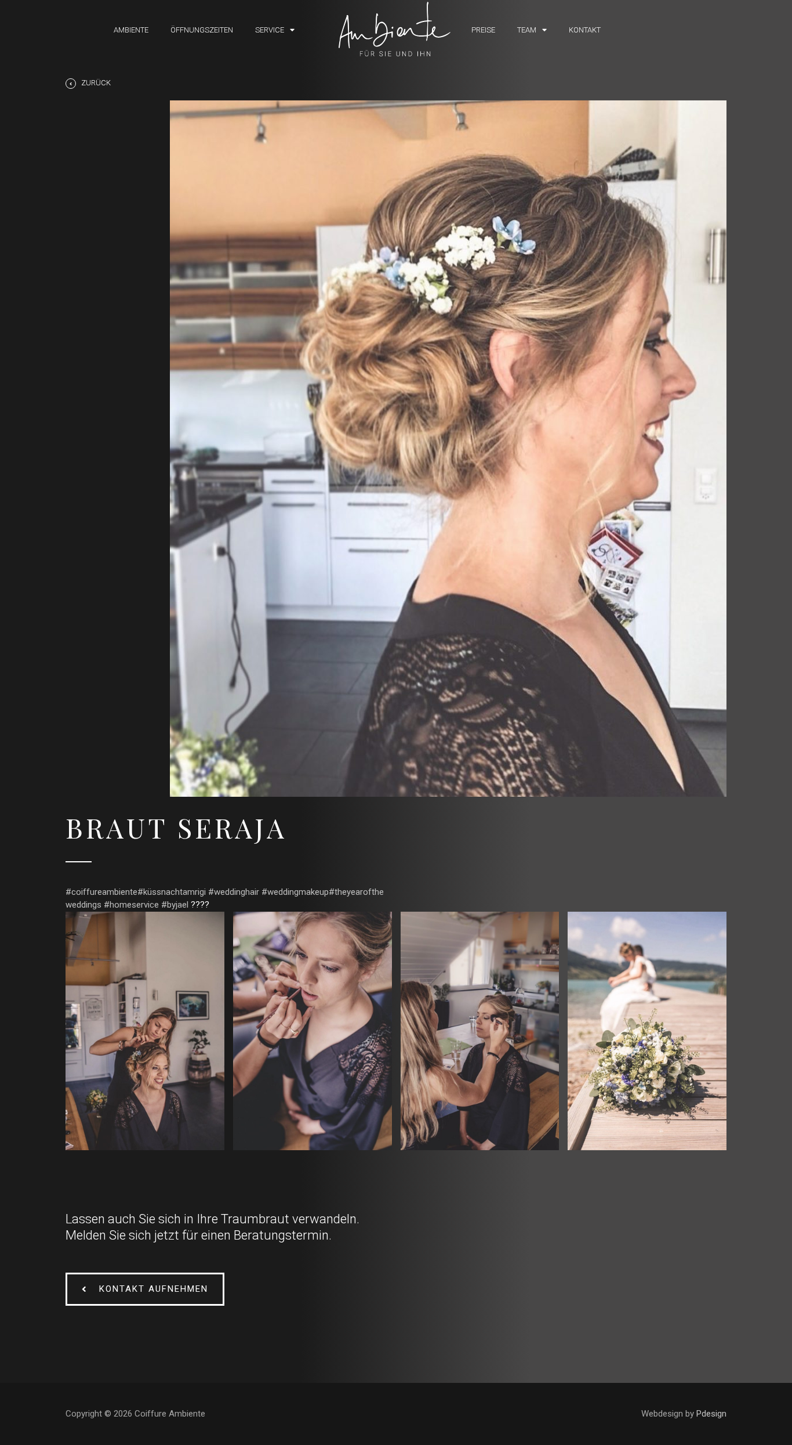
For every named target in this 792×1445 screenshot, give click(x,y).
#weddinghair (233, 892)
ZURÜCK (96, 82)
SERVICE (269, 30)
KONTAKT (585, 30)
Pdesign (711, 1413)
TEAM (526, 30)
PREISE (483, 30)
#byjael (174, 904)
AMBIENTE (131, 30)
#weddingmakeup (295, 892)
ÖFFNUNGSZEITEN (201, 30)
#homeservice (131, 904)
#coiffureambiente (101, 892)
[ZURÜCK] (71, 83)
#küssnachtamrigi (171, 892)
